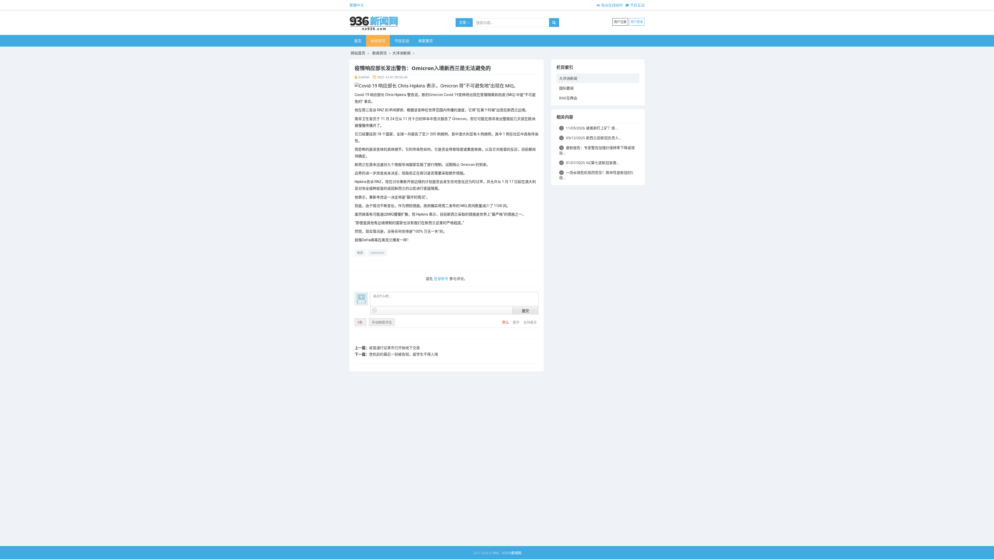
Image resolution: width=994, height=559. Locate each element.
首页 (357, 40)
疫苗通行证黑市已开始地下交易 (394, 347)
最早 (516, 322)
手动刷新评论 (382, 322)
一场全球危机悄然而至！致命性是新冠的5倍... (596, 175)
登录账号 (441, 278)
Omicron (377, 253)
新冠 (360, 253)
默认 (506, 322)
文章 (463, 22)
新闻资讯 (378, 40)
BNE (496, 552)
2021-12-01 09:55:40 (392, 77)
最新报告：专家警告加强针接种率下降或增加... (597, 150)
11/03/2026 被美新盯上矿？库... (589, 128)
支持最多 (530, 322)
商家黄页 (425, 40)
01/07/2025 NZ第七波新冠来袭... (590, 162)
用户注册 (620, 22)
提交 (525, 310)
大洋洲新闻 (401, 52)
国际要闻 (566, 88)
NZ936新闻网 (511, 552)
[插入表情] (374, 310)
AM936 (363, 77)
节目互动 (637, 5)
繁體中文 (356, 5)
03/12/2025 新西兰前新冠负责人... (591, 137)
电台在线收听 (611, 5)
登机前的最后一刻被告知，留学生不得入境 (403, 354)
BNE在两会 (568, 97)
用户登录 (637, 22)
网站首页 (358, 52)
